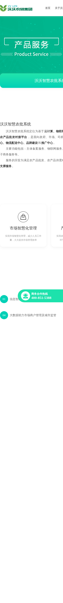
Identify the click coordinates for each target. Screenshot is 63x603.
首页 (47, 8)
